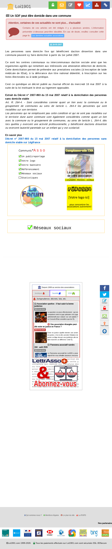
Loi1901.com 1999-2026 (19, 543)
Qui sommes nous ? (34, 515)
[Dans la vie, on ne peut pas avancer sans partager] (96, 5)
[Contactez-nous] (70, 5)
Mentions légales (52, 515)
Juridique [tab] (38, 293)
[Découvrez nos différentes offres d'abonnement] (79, 5)
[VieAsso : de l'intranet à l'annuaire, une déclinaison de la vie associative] (105, 5)
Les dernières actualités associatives (47, 35)
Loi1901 (22, 6)
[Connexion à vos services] (53, 5)
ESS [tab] (70, 293)
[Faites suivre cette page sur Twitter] (104, 294)
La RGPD (82, 515)
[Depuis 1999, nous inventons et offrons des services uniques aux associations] (88, 5)
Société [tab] (55, 293)
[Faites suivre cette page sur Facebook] (104, 288)
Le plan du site (68, 515)
